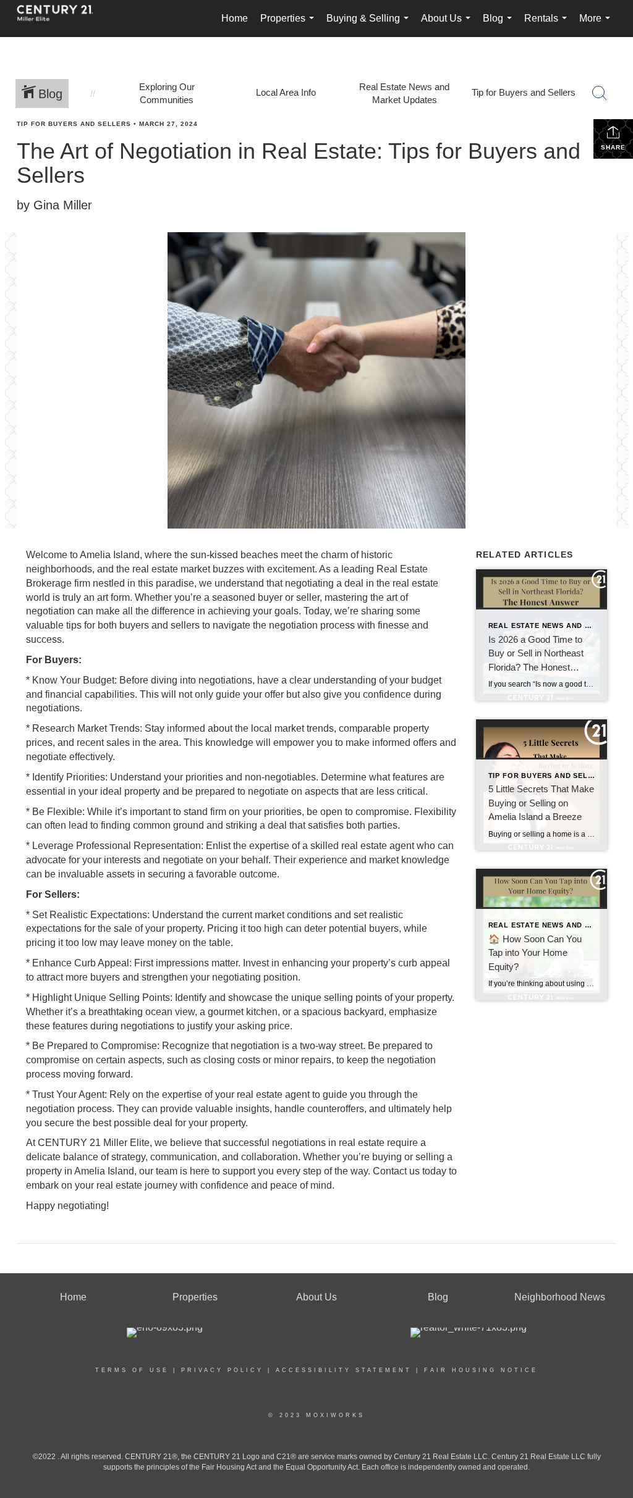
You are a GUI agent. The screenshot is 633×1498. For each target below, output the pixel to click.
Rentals (548, 25)
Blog (500, 25)
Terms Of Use (132, 1370)
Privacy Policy (222, 1370)
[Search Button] (599, 93)
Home (234, 18)
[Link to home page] (61, 18)
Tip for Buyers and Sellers (74, 123)
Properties (289, 25)
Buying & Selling (370, 25)
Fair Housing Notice (481, 1370)
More (597, 25)
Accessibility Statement (344, 1370)
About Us (448, 25)
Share (613, 147)
